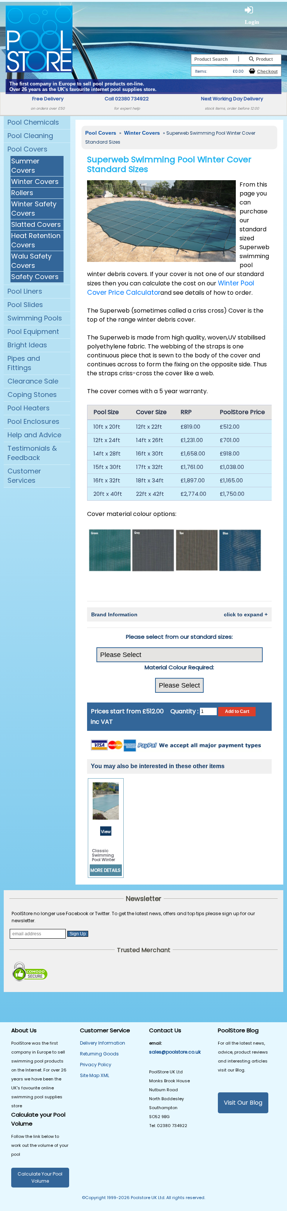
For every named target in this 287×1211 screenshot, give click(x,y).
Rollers (22, 192)
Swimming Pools (34, 318)
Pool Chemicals (33, 122)
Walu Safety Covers (31, 260)
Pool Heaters (28, 408)
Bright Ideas (27, 345)
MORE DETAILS (105, 870)
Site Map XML (94, 1075)
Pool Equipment (33, 331)
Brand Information (179, 614)
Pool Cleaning (30, 135)
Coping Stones (32, 394)
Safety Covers (35, 276)
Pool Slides (25, 304)
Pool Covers (27, 149)
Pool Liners (24, 291)
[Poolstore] (39, 38)
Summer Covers (25, 165)
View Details (106, 832)
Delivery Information (102, 1043)
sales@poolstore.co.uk (175, 1052)
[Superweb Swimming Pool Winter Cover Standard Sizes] (161, 220)
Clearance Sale (32, 381)
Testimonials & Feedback (32, 453)
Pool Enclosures (33, 421)
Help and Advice (34, 434)
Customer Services (24, 475)
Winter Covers (35, 181)
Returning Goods (99, 1054)
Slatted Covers (36, 224)
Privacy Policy (95, 1064)
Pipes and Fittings (23, 363)
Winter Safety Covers (33, 208)
